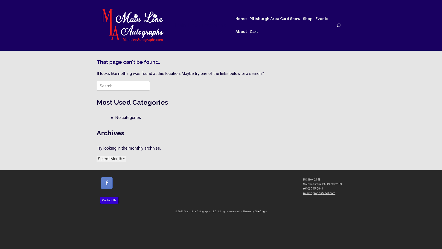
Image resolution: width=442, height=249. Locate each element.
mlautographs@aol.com (319, 193)
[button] (338, 25)
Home (241, 19)
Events (321, 19)
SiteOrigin (261, 211)
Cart (254, 32)
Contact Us (109, 200)
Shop (308, 19)
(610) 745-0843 (313, 188)
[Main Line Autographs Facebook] (107, 183)
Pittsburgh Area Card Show (275, 19)
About (241, 32)
